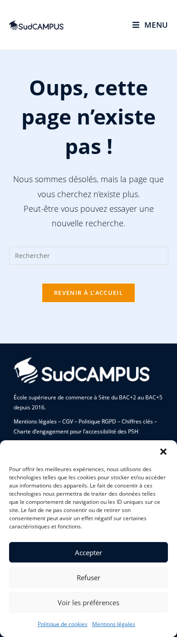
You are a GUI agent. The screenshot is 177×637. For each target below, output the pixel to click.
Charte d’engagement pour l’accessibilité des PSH (76, 431)
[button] (163, 451)
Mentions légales (113, 624)
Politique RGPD (97, 421)
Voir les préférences (88, 602)
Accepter (88, 552)
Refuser (88, 577)
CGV (67, 421)
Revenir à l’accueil (88, 293)
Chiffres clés (137, 421)
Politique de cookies (63, 624)
